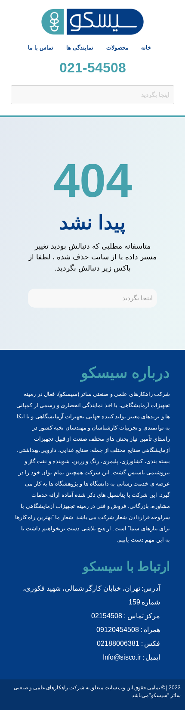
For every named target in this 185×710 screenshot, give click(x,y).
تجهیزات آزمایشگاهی (50, 506)
